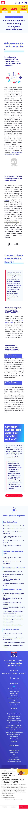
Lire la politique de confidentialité (8, 797)
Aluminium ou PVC (8, 622)
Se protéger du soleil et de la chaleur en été (13, 584)
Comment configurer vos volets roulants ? (12, 558)
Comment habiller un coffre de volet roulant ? (13, 541)
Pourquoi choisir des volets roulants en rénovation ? (13, 638)
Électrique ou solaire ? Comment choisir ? (12, 598)
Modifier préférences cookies (14, 761)
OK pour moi (23, 807)
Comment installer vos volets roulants (14, 529)
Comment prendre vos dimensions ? (13, 526)
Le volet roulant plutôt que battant (12, 616)
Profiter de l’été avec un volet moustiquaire (11, 579)
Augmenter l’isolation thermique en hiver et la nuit (13, 575)
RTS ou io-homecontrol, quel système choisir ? (14, 607)
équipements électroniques (11, 222)
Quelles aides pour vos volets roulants (14, 642)
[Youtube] (14, 678)
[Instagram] (18, 678)
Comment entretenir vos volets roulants (12, 546)
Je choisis (14, 807)
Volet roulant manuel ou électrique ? (13, 625)
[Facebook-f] (10, 678)
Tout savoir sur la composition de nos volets (13, 594)
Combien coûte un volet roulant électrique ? (12, 562)
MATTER (6, 201)
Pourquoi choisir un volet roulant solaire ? (12, 603)
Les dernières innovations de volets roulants (13, 646)
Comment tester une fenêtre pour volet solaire (12, 532)
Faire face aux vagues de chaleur (12, 571)
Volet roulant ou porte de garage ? (13, 619)
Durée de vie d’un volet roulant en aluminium (12, 634)
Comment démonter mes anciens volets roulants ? (12, 537)
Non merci (4, 807)
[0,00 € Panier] (23, 3)
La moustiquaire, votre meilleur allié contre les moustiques (13, 612)
